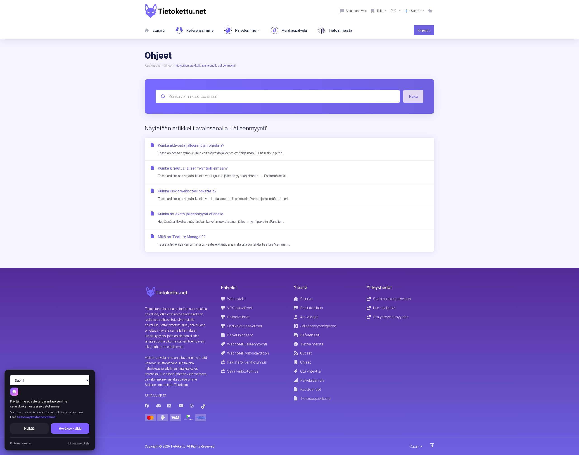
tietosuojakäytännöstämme (36, 417)
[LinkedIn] (169, 406)
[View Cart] (430, 11)
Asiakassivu (153, 65)
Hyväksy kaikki (70, 428)
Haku (413, 96)
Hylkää (29, 428)
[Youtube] (180, 406)
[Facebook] (146, 406)
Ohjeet (168, 65)
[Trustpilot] (203, 406)
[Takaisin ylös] (432, 445)
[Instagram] (192, 406)
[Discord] (158, 406)
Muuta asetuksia (78, 443)
